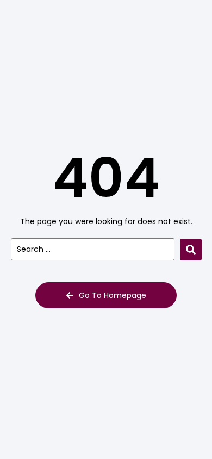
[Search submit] (191, 249)
